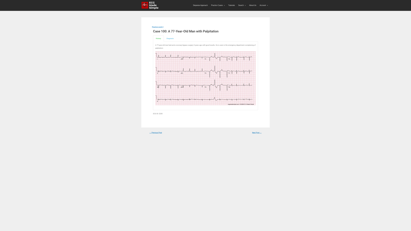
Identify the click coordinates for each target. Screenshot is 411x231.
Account (263, 5)
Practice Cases (217, 5)
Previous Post (155, 133)
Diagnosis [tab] (170, 38)
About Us (252, 5)
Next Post (257, 133)
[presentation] (224, 5)
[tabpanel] (205, 76)
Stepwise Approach (200, 5)
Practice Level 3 (157, 27)
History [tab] (158, 38)
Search (241, 5)
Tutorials (231, 5)
